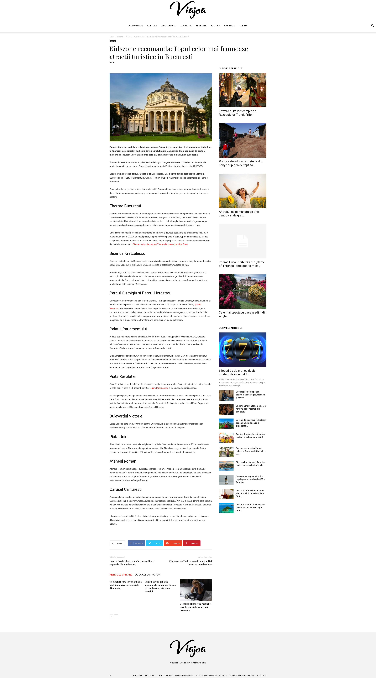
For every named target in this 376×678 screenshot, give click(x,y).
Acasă (112, 37)
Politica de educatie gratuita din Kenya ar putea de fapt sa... (240, 163)
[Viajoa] (188, 10)
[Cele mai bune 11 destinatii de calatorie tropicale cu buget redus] (226, 508)
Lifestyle (201, 25)
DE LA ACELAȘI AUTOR (147, 574)
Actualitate (136, 25)
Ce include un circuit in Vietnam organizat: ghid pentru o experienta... (251, 423)
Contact (261, 675)
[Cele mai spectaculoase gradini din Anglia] (242, 291)
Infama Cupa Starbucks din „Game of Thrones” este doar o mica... (242, 264)
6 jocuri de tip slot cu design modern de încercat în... (238, 372)
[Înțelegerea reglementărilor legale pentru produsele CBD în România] (226, 480)
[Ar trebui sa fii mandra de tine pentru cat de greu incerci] (242, 191)
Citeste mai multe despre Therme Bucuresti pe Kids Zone (160, 244)
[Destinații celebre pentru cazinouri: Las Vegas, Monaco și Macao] (226, 395)
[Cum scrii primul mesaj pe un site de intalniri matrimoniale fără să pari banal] (226, 494)
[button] (372, 26)
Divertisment (169, 25)
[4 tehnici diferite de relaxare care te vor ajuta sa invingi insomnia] (196, 590)
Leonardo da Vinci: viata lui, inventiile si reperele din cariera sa (132, 563)
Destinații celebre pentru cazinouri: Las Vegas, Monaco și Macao (250, 395)
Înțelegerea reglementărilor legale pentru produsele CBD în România (251, 479)
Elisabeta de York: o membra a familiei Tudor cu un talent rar (190, 563)
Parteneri (150, 675)
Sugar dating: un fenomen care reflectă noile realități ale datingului (251, 409)
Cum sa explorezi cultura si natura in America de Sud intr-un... (250, 451)
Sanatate (229, 25)
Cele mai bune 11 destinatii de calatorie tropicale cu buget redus (250, 507)
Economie (186, 25)
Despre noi (137, 675)
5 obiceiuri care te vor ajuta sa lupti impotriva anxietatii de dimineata (126, 585)
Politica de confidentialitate (211, 675)
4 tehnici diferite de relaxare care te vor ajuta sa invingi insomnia (195, 607)
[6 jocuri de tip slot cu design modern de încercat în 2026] (242, 349)
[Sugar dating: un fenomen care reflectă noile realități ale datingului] (226, 409)
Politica (215, 25)
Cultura (152, 25)
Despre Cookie (165, 675)
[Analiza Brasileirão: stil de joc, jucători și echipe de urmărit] (226, 438)
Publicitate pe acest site (242, 675)
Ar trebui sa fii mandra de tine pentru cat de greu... (239, 213)
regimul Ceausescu (159, 388)
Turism (243, 25)
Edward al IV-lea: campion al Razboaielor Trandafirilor (238, 112)
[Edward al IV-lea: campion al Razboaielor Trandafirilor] (242, 90)
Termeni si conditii (184, 675)
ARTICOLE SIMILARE (121, 574)
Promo (120, 37)
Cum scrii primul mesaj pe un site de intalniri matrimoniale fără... (250, 493)
